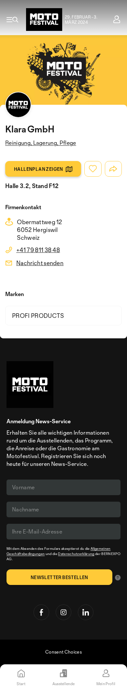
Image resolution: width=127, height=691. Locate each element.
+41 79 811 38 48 (38, 249)
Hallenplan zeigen (38, 169)
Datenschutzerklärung (76, 553)
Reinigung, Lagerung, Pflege (40, 142)
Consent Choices (63, 652)
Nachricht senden (40, 262)
